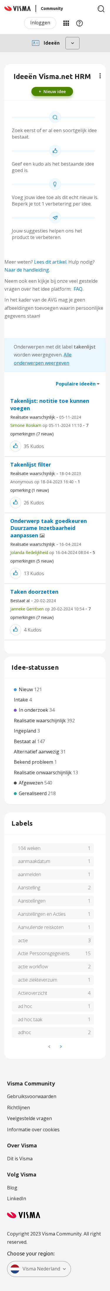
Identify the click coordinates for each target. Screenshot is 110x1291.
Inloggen (40, 22)
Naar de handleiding (26, 270)
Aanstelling (29, 887)
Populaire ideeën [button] (76, 384)
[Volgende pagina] (60, 1047)
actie (23, 940)
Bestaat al (20, 600)
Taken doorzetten (34, 591)
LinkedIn (16, 1198)
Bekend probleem (34, 762)
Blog (12, 1187)
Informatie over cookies (33, 1129)
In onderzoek (34, 710)
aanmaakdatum (34, 861)
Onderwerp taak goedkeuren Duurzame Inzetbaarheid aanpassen (48, 528)
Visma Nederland (41, 1268)
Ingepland (25, 731)
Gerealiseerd (33, 793)
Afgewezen (31, 783)
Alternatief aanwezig (37, 751)
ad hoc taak (30, 1019)
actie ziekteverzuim (37, 980)
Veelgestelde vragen (29, 1118)
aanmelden (29, 874)
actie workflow (33, 966)
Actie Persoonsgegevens (44, 953)
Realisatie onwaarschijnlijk (43, 772)
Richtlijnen (18, 1107)
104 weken (29, 848)
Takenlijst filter (30, 464)
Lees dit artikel (50, 262)
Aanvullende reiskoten (41, 927)
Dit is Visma (20, 1158)
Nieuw (26, 689)
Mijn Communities (66, 23)
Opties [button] (100, 76)
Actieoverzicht (32, 993)
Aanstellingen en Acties (42, 914)
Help (79, 23)
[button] (15, 446)
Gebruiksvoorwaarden (31, 1096)
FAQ (78, 289)
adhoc (24, 1032)
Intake (21, 699)
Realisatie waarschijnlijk (32, 417)
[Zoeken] (101, 8)
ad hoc (25, 1006)
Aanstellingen (31, 901)
